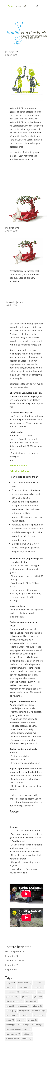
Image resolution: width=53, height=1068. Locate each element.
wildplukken (12, 1038)
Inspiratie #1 (12, 227)
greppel (26, 996)
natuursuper (24, 1006)
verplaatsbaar (13, 1029)
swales (21, 1020)
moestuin (31, 1001)
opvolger (24, 1010)
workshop (27, 1038)
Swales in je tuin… (15, 302)
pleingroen (12, 1015)
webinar (27, 1034)
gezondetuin (12, 996)
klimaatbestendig (14, 1001)
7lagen (10, 982)
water (27, 1029)
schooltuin (39, 1015)
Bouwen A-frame (18, 465)
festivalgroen (28, 992)
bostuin (10, 987)
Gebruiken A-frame (19, 471)
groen (38, 996)
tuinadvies (23, 1024)
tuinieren (37, 1024)
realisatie (26, 1015)
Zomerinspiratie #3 (14, 960)
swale (10, 1020)
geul (41, 992)
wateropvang (13, 1034)
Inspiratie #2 (12, 52)
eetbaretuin (12, 992)
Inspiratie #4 (11, 956)
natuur (10, 1006)
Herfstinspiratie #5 (14, 951)
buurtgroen (24, 987)
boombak (39, 982)
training (10, 1024)
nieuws (37, 1006)
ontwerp (11, 1010)
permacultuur (38, 1010)
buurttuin (38, 987)
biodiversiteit (24, 982)
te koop (32, 1020)
